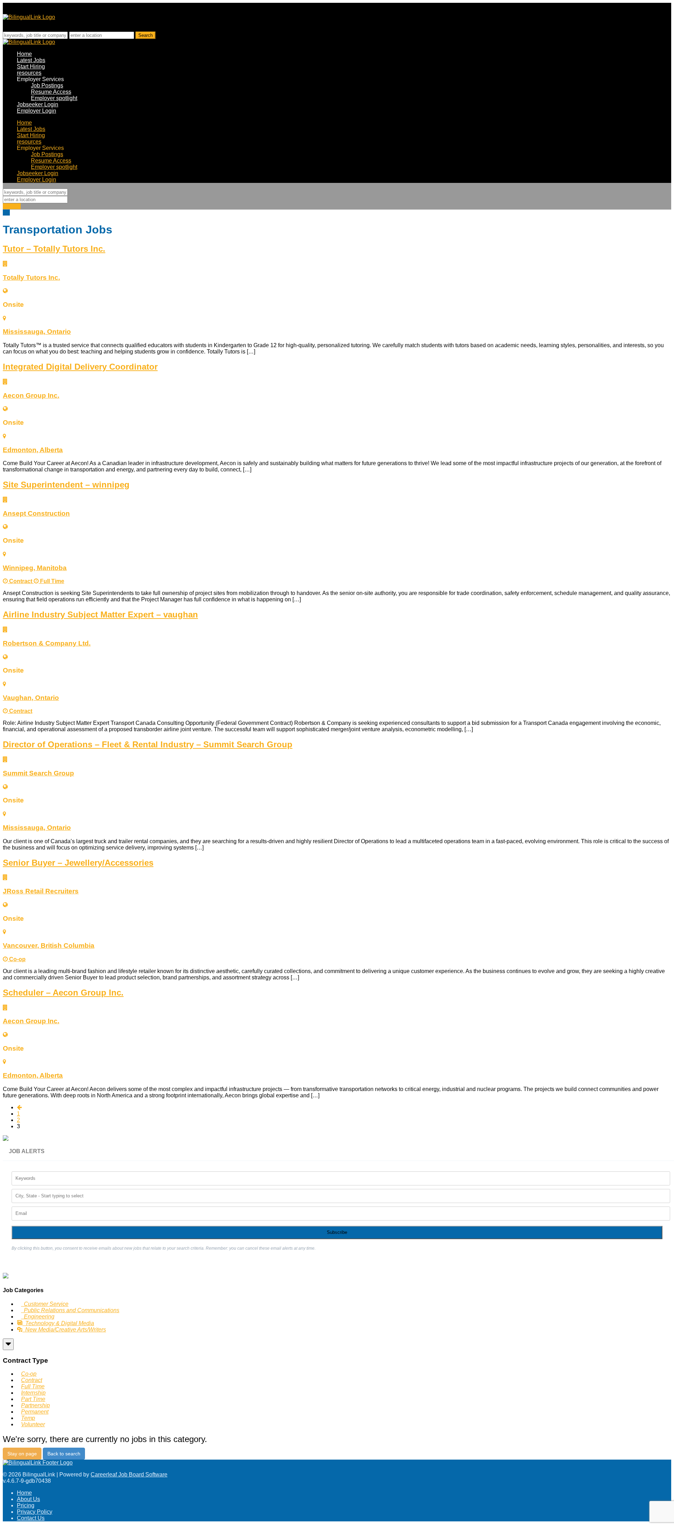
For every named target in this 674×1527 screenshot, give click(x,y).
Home (24, 54)
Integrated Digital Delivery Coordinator (80, 366)
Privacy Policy (34, 1512)
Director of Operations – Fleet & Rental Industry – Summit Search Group (147, 744)
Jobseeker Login (37, 104)
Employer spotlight (54, 98)
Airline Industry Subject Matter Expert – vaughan (100, 614)
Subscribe (337, 1232)
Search (12, 206)
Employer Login (36, 111)
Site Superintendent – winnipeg (66, 484)
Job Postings (47, 85)
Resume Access (51, 92)
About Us (28, 1499)
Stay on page (22, 1453)
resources (29, 73)
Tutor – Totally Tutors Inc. (54, 248)
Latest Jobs (31, 60)
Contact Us (31, 1518)
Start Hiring (31, 67)
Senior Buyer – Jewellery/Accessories (78, 862)
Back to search (63, 1453)
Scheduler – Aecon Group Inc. (63, 992)
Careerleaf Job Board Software (129, 1475)
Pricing (25, 1505)
